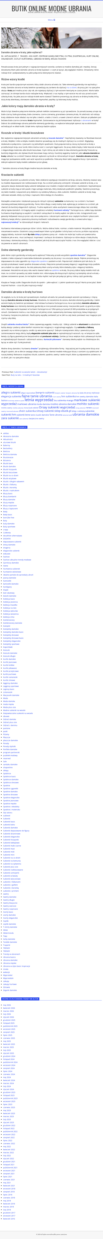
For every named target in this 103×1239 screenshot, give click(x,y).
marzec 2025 (8, 1047)
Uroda (5, 969)
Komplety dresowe (11, 635)
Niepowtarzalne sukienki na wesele (18, 713)
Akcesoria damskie (11, 436)
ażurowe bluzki (9, 442)
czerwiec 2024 (9, 1074)
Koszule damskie (10, 653)
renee (89, 407)
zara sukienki (10, 418)
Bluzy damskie (9, 499)
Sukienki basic (9, 821)
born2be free (8, 517)
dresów (34, 348)
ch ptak (68, 56)
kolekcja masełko (10, 605)
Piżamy (6, 734)
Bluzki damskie (9, 466)
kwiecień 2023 (9, 1113)
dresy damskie (9, 544)
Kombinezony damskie (12, 623)
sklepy (5, 770)
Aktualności (11, 56)
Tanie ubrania (55, 414)
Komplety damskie (11, 629)
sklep (37, 234)
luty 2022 (7, 1155)
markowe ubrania (26, 404)
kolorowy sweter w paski (16, 401)
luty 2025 (7, 1050)
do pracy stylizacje (91, 393)
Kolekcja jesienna (10, 602)
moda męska (8, 704)
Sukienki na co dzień (11, 858)
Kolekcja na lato (9, 608)
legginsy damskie (10, 683)
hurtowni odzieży (61, 210)
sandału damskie (10, 764)
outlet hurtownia (23, 59)
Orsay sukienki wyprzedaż (57, 407)
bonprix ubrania (71, 393)
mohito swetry (6, 408)
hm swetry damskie (84, 396)
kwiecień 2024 (9, 1080)
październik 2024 (10, 1062)
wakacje (6, 972)
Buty (5, 520)
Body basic (7, 514)
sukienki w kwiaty (10, 876)
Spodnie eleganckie (11, 797)
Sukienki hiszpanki (11, 840)
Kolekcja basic (9, 599)
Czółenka (7, 532)
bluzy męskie (8, 502)
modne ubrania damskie (63, 404)
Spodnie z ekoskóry (11, 806)
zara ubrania (23, 419)
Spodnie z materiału (11, 809)
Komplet (6, 626)
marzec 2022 (8, 1152)
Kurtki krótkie (8, 665)
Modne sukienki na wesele (14, 710)
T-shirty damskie (10, 927)
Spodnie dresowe (10, 794)
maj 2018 (7, 1200)
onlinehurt (7, 59)
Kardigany (7, 587)
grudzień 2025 (9, 1020)
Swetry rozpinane (10, 909)
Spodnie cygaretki (10, 788)
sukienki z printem (11, 891)
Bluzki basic (8, 463)
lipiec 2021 (7, 1176)
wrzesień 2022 (9, 1134)
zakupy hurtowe (10, 984)
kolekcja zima (8, 617)
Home (5, 566)
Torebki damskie (10, 942)
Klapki (5, 590)
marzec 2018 (8, 1207)
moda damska (43, 404)
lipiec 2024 (7, 1071)
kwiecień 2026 (9, 1008)
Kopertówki (8, 647)
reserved (7, 758)
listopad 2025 (8, 1023)
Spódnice (7, 773)
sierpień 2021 (9, 1173)
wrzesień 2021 (9, 1170)
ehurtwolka (79, 56)
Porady (6, 743)
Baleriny (6, 445)
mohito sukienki (88, 404)
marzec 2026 (8, 1011)
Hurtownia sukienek (11, 569)
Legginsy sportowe (11, 686)
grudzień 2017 (9, 1213)
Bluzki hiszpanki (10, 469)
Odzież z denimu (10, 725)
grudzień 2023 (9, 1092)
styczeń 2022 (8, 1158)
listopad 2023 (8, 1095)
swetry (6, 894)
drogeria (6, 547)
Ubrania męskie (9, 963)
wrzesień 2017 (9, 1216)
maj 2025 (7, 1041)
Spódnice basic (9, 776)
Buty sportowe (9, 526)
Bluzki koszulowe (10, 472)
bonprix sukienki (45, 392)
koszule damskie (56, 138)
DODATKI (7, 538)
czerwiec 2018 (9, 1197)
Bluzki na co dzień (10, 475)
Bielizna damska (10, 454)
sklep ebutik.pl (62, 411)
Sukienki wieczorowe (11, 879)
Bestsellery (7, 448)
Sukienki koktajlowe (11, 843)
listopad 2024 (8, 1059)
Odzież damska (9, 719)
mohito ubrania (18, 408)
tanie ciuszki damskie (40, 415)
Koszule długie (9, 656)
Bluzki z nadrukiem (11, 490)
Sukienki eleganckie (11, 836)
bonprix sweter (60, 393)
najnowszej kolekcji (9, 222)
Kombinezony (9, 620)
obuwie (6, 716)
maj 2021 (7, 1182)
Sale (5, 761)
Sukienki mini (8, 855)
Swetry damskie (9, 897)
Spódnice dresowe (11, 782)
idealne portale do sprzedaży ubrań (18, 575)
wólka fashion (58, 59)
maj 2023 (7, 1110)
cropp (5, 529)
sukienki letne (23, 414)
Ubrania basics (9, 957)
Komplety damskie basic (13, 632)
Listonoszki (7, 692)
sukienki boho (9, 824)
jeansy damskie (9, 578)
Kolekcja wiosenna (11, 614)
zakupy (6, 981)
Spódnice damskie (10, 779)
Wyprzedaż (7, 975)
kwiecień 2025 (9, 1044)
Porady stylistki (9, 746)
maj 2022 (7, 1146)
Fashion (6, 557)
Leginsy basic (8, 689)
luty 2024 (7, 1086)
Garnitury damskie (11, 563)
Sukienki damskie (10, 827)
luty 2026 (7, 1014)
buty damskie (8, 523)
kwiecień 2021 (9, 1185)
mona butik (28, 408)
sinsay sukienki (45, 411)
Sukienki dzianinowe (11, 833)
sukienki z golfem (10, 885)
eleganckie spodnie (39, 261)
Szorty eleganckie (10, 918)
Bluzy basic (8, 493)
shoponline (8, 767)
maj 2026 (7, 1005)
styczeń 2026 (8, 1017)
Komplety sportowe (11, 644)
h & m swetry (56, 397)
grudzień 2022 (9, 1125)
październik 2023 (10, 1098)
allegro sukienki (10, 392)
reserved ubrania (12, 411)
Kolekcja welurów (10, 611)
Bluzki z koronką (10, 487)
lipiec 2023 (7, 1104)
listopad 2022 (8, 1128)
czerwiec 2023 (9, 1107)
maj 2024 (7, 1077)
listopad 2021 (8, 1164)
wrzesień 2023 (9, 1101)
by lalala (81, 393)
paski (5, 731)
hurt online (92, 56)
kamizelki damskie (10, 584)
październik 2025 (10, 1026)
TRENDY (6, 948)
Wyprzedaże (8, 978)
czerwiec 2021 (9, 1179)
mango (70, 400)
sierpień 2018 (9, 1191)
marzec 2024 (8, 1083)
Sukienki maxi (9, 849)
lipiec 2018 (7, 1194)
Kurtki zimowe (9, 680)
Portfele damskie (10, 749)
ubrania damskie (85, 414)
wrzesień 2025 (9, 1029)
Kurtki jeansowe (10, 662)
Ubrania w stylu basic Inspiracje (16, 966)
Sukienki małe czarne (12, 846)
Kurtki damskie (9, 659)
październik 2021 (10, 1167)
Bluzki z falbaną (9, 484)
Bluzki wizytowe (9, 478)
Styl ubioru (7, 812)
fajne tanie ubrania (37, 396)
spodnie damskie (77, 255)
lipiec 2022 (7, 1140)
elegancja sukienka (11, 396)
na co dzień (72, 87)
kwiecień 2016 (9, 1219)
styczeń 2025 (8, 1053)
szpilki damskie (9, 924)
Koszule (6, 650)
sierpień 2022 (9, 1137)
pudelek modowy (10, 755)
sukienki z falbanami (11, 882)
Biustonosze (8, 457)
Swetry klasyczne (10, 903)
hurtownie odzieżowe (12, 572)
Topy (5, 936)
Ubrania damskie (10, 960)
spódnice (56, 270)
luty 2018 (7, 1210)
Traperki (6, 945)
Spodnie (6, 785)
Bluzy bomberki (9, 496)
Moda (5, 698)
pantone (6, 728)
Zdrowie (6, 987)
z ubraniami (86, 120)
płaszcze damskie (10, 740)
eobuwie (6, 554)
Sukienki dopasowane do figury (16, 830)
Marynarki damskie (11, 695)
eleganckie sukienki (11, 551)
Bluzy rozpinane (10, 505)
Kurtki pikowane (10, 668)
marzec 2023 (8, 1116)
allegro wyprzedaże (28, 393)
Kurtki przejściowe (11, 671)
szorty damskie (9, 915)
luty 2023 (7, 1119)
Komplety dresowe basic (13, 638)
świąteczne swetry (36, 418)
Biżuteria (7, 460)
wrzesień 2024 (9, 1065)
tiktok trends (8, 933)
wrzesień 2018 (9, 1188)
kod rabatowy (8, 593)
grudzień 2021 (9, 1161)
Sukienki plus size (10, 867)
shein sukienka (27, 411)
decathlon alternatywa (12, 535)
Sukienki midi (8, 852)
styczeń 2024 (8, 1089)
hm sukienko (68, 396)
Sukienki (6, 818)
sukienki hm (8, 414)
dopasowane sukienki (12, 541)
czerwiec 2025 (9, 1038)
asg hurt (33, 56)
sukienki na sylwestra (12, 864)
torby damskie (9, 939)
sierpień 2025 (9, 1032)
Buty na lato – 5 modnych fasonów (25, 375)
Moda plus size (9, 707)
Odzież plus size (10, 722)
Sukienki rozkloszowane (13, 870)
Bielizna (6, 451)
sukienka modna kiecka (17, 324)
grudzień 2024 (9, 1056)
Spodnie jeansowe (10, 800)
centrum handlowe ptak (51, 56)
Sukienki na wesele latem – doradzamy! (30, 372)
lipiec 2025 (7, 1035)
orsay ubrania (80, 408)
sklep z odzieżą (78, 411)
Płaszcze (6, 737)
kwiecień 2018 (9, 1203)
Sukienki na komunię (12, 861)
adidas (6, 433)
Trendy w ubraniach (11, 954)
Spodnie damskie (10, 791)
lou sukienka (60, 400)
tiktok (5, 930)
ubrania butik (67, 415)
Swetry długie (9, 900)
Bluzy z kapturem (10, 508)
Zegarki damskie (10, 990)
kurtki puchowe (9, 674)
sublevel (6, 815)
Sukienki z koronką (11, 888)
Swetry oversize (9, 906)
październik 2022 (10, 1131)
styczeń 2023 (8, 1122)
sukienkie (89, 411)
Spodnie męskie (9, 803)
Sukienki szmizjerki (11, 873)
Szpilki (6, 921)
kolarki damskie (9, 596)
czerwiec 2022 (9, 1143)
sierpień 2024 (9, 1068)
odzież (35, 408)
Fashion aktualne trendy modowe (17, 560)
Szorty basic (8, 912)
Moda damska (9, 701)
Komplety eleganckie (11, 641)
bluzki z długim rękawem (13, 481)
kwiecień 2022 (9, 1149)
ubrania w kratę (42, 59)
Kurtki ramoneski (10, 677)
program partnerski (11, 752)
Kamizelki (7, 581)
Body (5, 511)
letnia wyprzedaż (39, 399)
